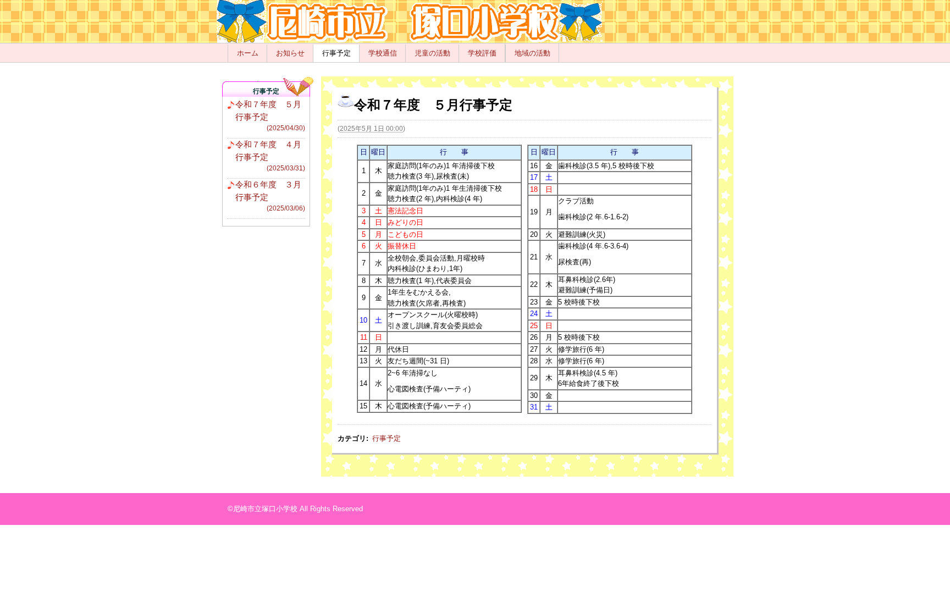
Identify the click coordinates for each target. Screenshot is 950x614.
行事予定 (336, 53)
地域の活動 (532, 53)
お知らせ (290, 53)
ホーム (247, 53)
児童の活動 (432, 53)
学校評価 (482, 53)
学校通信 (382, 53)
